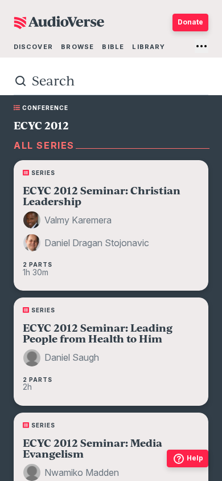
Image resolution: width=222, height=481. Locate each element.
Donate (190, 22)
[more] (201, 46)
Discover (33, 47)
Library (148, 47)
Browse (77, 47)
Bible (113, 47)
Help (195, 458)
